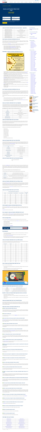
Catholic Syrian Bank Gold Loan (9, 423)
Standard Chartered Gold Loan (22, 426)
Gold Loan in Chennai (33, 55)
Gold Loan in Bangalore (33, 52)
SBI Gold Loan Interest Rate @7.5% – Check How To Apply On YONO (35, 97)
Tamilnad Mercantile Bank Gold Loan (21, 423)
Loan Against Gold (8, 165)
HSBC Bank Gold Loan (9, 425)
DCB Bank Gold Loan (22, 425)
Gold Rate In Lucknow (33, 86)
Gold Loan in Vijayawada (33, 69)
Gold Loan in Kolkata (33, 62)
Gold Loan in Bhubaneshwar (34, 53)
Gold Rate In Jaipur (33, 85)
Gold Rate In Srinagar (33, 92)
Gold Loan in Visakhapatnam (34, 70)
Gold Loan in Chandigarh (33, 54)
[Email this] (3, 429)
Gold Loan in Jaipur (33, 61)
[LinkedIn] (38, 0)
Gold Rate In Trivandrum (33, 93)
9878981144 (11, 225)
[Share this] (4, 429)
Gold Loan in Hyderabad (33, 59)
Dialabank (9, 219)
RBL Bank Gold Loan (22, 424)
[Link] (4, 2)
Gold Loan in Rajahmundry (33, 68)
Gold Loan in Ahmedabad (33, 51)
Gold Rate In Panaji (33, 87)
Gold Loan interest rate (12, 143)
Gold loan (4, 403)
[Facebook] (35, 0)
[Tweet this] (6, 429)
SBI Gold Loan (32, 42)
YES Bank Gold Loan (33, 41)
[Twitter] (36, 0)
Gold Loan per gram (4, 319)
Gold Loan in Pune (33, 67)
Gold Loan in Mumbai (33, 64)
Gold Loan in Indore (33, 60)
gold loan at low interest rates (10, 235)
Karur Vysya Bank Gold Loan (9, 427)
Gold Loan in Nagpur (33, 65)
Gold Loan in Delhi (33, 58)
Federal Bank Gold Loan (9, 424)
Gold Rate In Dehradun (33, 84)
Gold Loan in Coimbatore (33, 57)
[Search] (38, 2)
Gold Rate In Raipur (33, 89)
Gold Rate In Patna (33, 88)
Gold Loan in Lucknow (33, 63)
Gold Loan (26, 72)
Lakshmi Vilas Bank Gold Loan (22, 427)
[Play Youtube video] (15, 277)
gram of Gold (11, 186)
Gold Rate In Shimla (33, 91)
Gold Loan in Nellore (33, 66)
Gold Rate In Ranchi (33, 90)
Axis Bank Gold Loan (33, 43)
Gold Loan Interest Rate (12, 330)
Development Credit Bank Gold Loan (8, 426)
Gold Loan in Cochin (33, 56)
